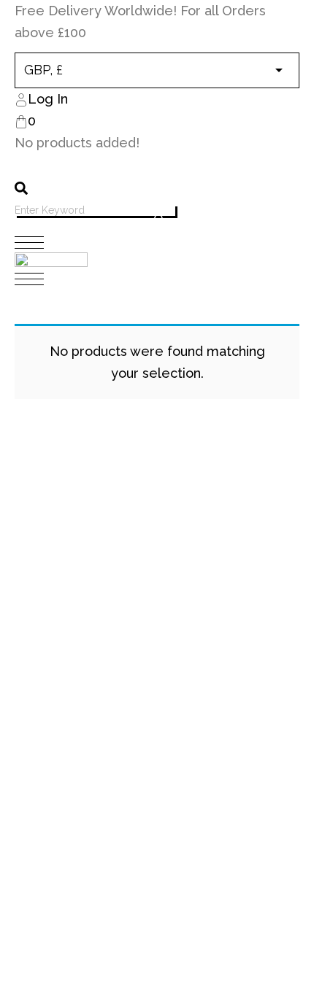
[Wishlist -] (26, 165)
